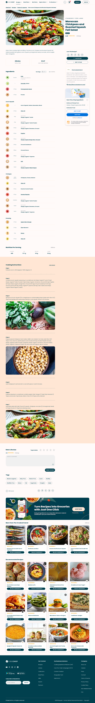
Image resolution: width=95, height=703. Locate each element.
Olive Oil (23, 111)
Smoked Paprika (25, 194)
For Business (52, 2)
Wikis (39, 678)
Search (40, 682)
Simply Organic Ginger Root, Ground (30, 139)
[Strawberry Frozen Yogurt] (79, 576)
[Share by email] (82, 55)
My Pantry (34, 2)
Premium (40, 685)
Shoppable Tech (58, 675)
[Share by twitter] (79, 55)
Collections (41, 671)
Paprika (23, 133)
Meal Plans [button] (26, 2)
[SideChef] (12, 662)
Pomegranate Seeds (26, 89)
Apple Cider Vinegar (26, 222)
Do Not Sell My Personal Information (73, 700)
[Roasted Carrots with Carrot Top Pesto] (15, 540)
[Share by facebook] (75, 55)
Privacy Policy (84, 682)
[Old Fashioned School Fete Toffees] (58, 576)
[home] (10, 2)
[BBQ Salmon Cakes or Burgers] (58, 607)
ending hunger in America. (78, 123)
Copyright (86, 700)
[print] (69, 55)
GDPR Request (59, 700)
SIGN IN (86, 2)
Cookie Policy (84, 685)
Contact (83, 675)
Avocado (23, 83)
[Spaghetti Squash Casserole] (15, 637)
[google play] (10, 673)
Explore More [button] (42, 2)
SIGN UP (77, 2)
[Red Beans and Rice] (37, 540)
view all (87, 522)
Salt (22, 161)
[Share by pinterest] (72, 55)
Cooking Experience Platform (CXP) (63, 664)
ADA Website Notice (86, 688)
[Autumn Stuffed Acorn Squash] (58, 540)
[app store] (21, 673)
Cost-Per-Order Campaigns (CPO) (63, 668)
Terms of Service (85, 678)
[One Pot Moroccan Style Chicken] (15, 576)
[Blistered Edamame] (36, 607)
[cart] (69, 2)
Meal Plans (41, 675)
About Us (83, 664)
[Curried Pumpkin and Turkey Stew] (58, 637)
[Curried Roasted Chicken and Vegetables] (15, 607)
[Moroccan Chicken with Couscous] (79, 637)
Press (82, 671)
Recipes (40, 664)
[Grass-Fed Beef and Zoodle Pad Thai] (79, 540)
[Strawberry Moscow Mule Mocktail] (36, 637)
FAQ (82, 692)
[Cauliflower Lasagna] (79, 607)
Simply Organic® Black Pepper (29, 167)
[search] (64, 2)
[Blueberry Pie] (36, 576)
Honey (22, 233)
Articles (40, 668)
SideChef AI (57, 678)
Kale (22, 76)
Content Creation (59, 671)
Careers (83, 668)
